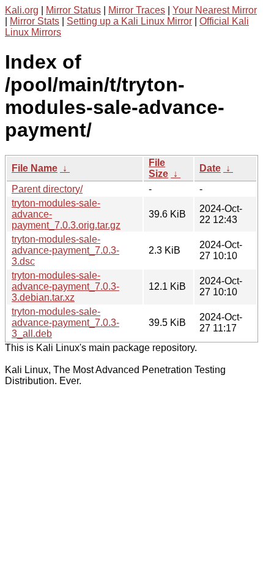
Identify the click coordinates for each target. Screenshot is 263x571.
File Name (34, 168)
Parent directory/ (47, 189)
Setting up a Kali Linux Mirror (129, 21)
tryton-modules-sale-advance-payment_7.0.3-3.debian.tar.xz (65, 286)
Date (210, 168)
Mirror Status (73, 10)
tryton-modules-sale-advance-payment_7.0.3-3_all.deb (65, 322)
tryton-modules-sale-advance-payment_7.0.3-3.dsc (65, 250)
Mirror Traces (136, 10)
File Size (158, 168)
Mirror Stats (34, 21)
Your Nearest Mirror (214, 10)
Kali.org (22, 10)
